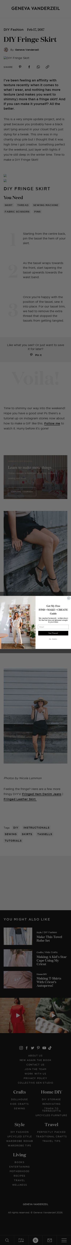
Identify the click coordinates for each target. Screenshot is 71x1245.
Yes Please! (53, 633)
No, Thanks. (53, 639)
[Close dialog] (68, 598)
